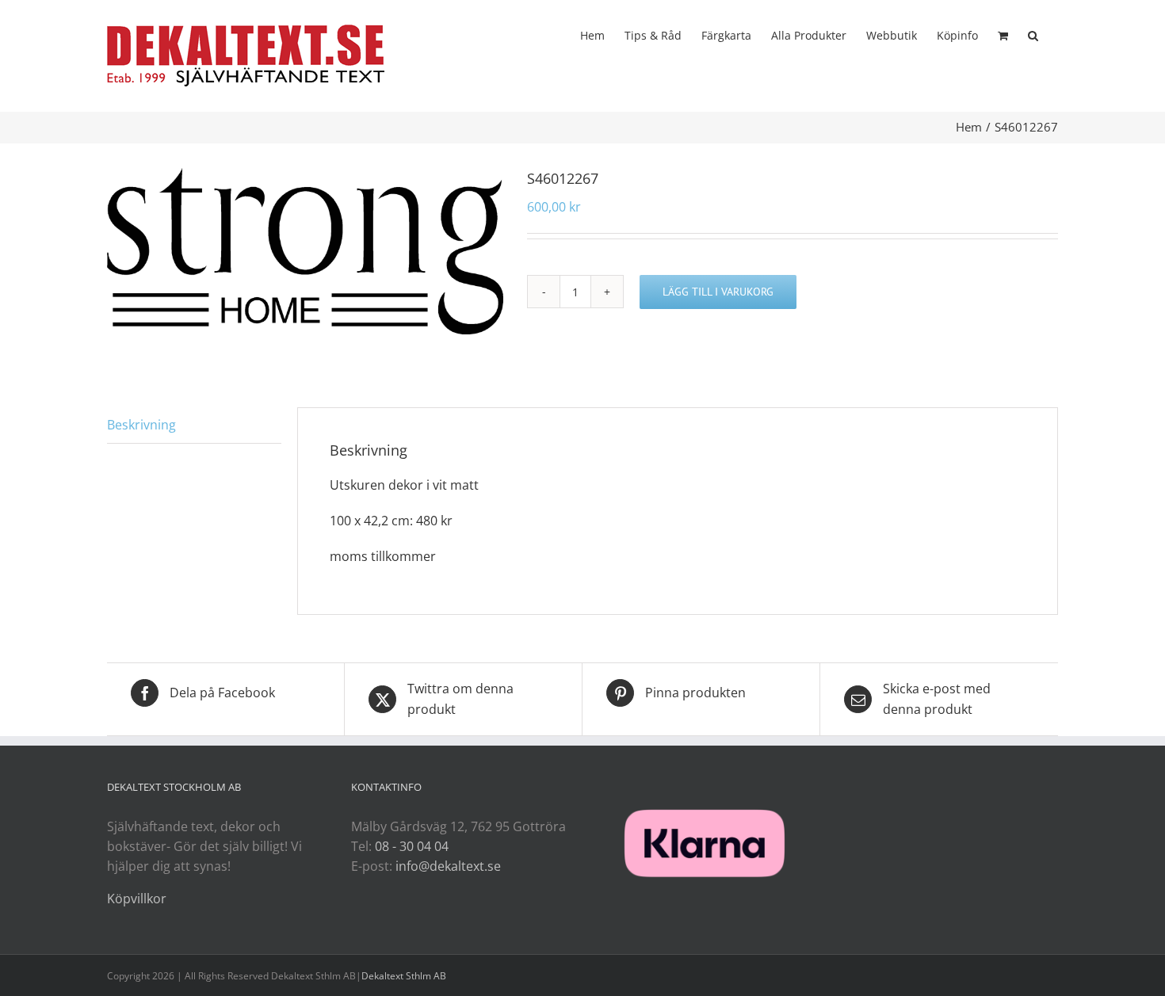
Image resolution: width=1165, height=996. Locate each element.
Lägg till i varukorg (718, 291)
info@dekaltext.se (448, 866)
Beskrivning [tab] (141, 424)
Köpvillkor (136, 898)
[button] (1033, 34)
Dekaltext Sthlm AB (403, 976)
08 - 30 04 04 (412, 846)
